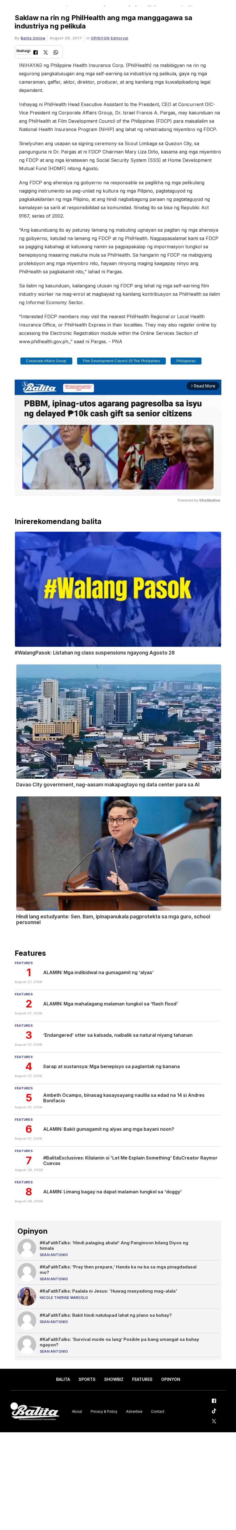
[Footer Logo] (34, 1411)
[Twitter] (45, 53)
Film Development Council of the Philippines (121, 361)
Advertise (134, 1411)
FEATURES (142, 1379)
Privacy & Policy (104, 1411)
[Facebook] (35, 53)
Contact (157, 1411)
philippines (186, 361)
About (77, 1411)
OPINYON (100, 38)
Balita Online (33, 38)
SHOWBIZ (113, 1379)
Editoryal (119, 38)
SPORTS (87, 1379)
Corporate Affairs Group (46, 361)
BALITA (63, 1379)
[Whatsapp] (56, 53)
